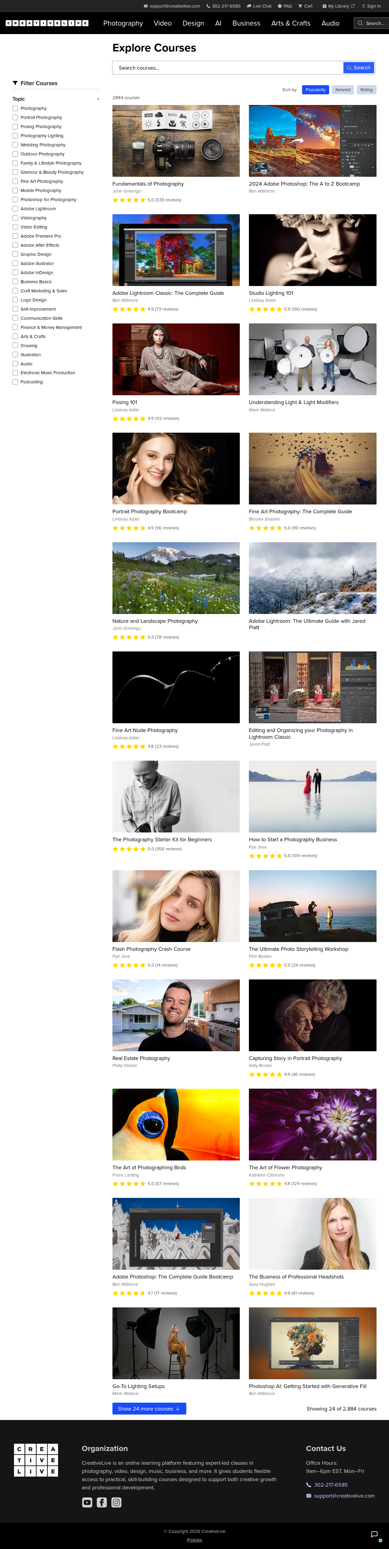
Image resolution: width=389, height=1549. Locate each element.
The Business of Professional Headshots (296, 1276)
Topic (18, 99)
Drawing (29, 345)
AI (218, 23)
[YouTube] (87, 1502)
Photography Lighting (42, 135)
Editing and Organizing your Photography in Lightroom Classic (301, 733)
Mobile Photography (41, 190)
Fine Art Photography (42, 181)
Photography (123, 23)
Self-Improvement (38, 309)
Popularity (315, 89)
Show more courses (146, 1408)
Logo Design (33, 300)
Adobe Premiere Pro (41, 236)
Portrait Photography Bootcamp (149, 511)
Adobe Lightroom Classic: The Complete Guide (168, 293)
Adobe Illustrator (37, 263)
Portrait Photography (41, 117)
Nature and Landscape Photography (155, 621)
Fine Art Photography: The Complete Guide (300, 511)
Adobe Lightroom (38, 208)
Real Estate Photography (141, 1058)
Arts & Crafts (291, 23)
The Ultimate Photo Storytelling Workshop (298, 949)
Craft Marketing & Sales (44, 290)
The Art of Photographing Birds (149, 1167)
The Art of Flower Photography (285, 1167)
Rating (366, 89)
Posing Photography (41, 126)
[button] (374, 1534)
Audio (330, 23)
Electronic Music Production (48, 372)
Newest (343, 89)
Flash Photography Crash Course (151, 949)
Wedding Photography (43, 144)
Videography (33, 217)
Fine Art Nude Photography (145, 730)
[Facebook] (101, 1502)
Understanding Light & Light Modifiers (294, 402)
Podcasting (32, 381)
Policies (194, 1540)
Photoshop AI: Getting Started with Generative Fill (308, 1386)
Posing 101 (124, 402)
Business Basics (36, 281)
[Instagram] (116, 1502)
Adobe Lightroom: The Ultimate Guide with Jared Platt (307, 624)
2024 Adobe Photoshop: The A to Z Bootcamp (304, 183)
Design (193, 23)
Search (362, 67)
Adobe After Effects (40, 245)
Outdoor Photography (42, 154)
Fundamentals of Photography (148, 183)
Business (246, 23)
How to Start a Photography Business (293, 839)
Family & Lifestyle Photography (51, 163)
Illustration (31, 354)
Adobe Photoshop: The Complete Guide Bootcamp (172, 1276)
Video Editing (34, 227)
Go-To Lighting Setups (138, 1386)
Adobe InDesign (37, 272)
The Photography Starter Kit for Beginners (162, 839)
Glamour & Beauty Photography (52, 172)
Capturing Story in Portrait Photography (295, 1058)
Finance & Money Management (51, 327)
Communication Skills (42, 318)
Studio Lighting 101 (271, 293)
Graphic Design (36, 254)
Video (163, 23)
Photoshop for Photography (48, 199)
